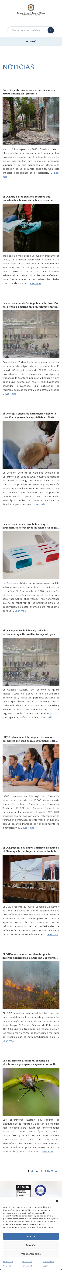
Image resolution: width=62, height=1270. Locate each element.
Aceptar (31, 1236)
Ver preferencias (31, 1253)
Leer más (35, 283)
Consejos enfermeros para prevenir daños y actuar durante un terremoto (29, 92)
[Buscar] (51, 30)
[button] (57, 1201)
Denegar (31, 1245)
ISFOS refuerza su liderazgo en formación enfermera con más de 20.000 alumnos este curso (29, 741)
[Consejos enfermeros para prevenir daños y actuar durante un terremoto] (31, 121)
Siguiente (53, 1170)
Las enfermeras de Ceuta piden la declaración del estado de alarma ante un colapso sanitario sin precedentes (31, 307)
